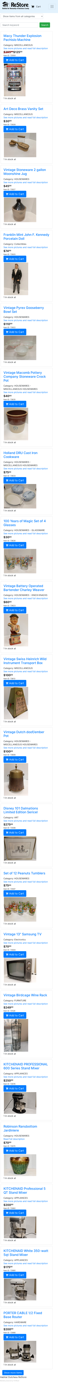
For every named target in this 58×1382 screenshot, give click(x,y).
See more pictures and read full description (26, 48)
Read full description (14, 1139)
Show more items (13, 1372)
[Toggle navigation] (52, 6)
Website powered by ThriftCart (9, 1380)
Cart (38, 6)
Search (44, 25)
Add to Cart (16, 60)
